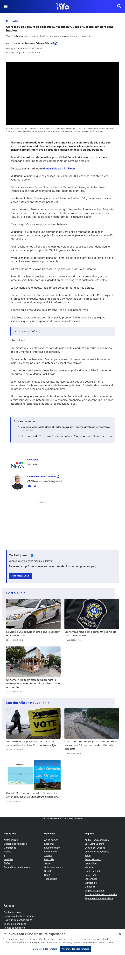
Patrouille (12, 21)
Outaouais (90, 886)
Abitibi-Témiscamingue (97, 839)
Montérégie (91, 882)
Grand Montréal (93, 859)
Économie (49, 843)
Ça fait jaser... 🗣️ (21, 555)
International (50, 851)
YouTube (8, 859)
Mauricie (89, 867)
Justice (48, 855)
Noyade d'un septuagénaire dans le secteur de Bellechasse (33, 634)
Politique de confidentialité (18, 919)
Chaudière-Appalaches (97, 851)
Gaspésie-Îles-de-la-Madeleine (101, 894)
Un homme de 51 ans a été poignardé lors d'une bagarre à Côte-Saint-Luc (66, 436)
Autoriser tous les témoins (75, 949)
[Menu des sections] (6, 6)
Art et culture (51, 839)
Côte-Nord (90, 875)
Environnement (52, 847)
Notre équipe (11, 839)
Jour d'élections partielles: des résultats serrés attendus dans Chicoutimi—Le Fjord (32, 743)
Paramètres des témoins (17, 867)
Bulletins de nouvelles (15, 843)
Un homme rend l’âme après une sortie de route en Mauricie (90, 634)
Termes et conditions (15, 923)
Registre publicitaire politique (19, 916)
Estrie (87, 855)
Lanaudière (91, 863)
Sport (47, 875)
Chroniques (10, 847)
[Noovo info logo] (62, 6)
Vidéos (7, 851)
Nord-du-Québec (94, 871)
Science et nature (53, 867)
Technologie (50, 878)
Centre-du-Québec (95, 847)
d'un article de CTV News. (59, 168)
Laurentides (91, 878)
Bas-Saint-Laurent (94, 843)
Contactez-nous (12, 912)
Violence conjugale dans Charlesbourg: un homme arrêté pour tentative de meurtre (65, 429)
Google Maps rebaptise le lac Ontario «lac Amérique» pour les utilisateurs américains (32, 795)
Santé (47, 863)
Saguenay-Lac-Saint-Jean (99, 898)
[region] (62, 942)
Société (48, 871)
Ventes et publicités (14, 927)
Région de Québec (94, 890)
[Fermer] (119, 933)
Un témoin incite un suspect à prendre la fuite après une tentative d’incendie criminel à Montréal (33, 683)
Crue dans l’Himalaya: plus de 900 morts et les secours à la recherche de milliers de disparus (91, 745)
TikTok (7, 863)
